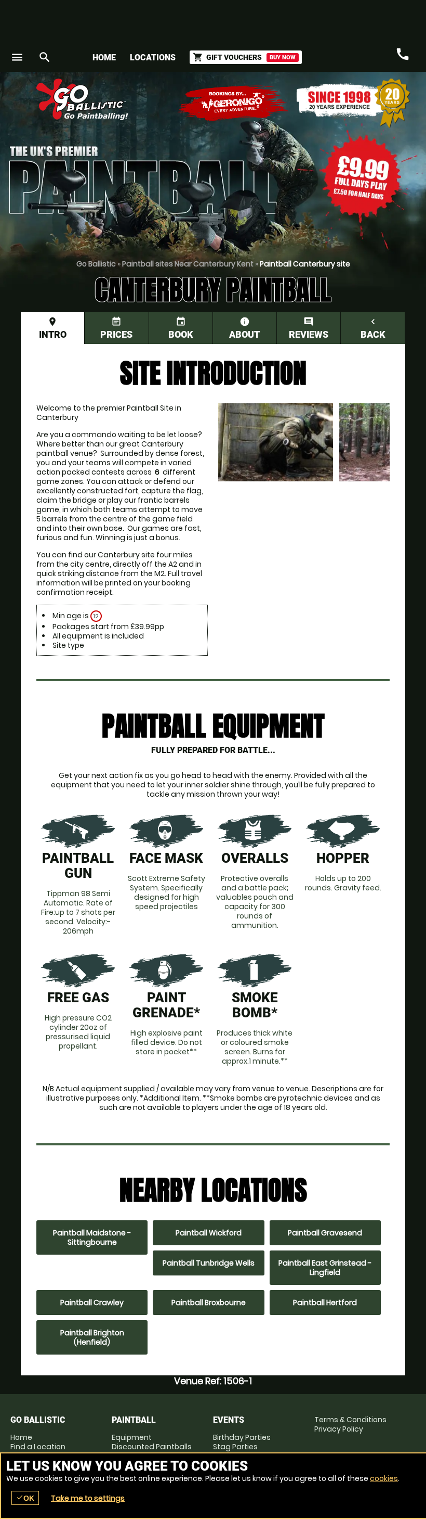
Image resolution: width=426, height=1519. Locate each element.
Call (402, 54)
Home (104, 57)
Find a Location (37, 1446)
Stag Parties (235, 1446)
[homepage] (168, 99)
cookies (384, 1478)
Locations (153, 57)
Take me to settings (88, 1498)
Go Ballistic (96, 264)
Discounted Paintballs (152, 1446)
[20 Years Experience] (353, 103)
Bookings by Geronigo (234, 103)
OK (25, 1498)
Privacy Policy (338, 1429)
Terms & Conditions (350, 1419)
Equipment (132, 1437)
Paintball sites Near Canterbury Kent (188, 264)
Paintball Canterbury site (305, 264)
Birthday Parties (242, 1437)
